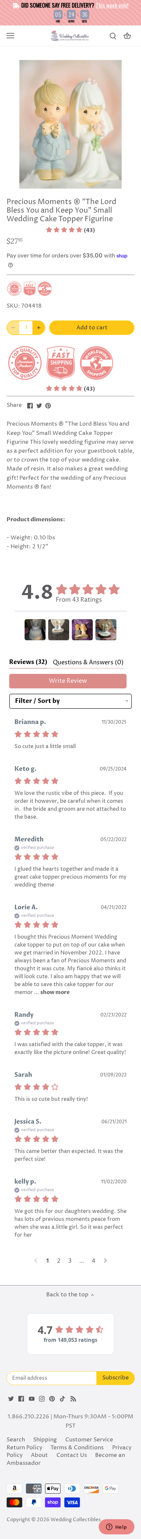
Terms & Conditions (77, 1448)
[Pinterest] (52, 1399)
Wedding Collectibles (75, 1519)
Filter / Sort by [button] (37, 701)
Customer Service (89, 1440)
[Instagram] (42, 1399)
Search (16, 1440)
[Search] (113, 36)
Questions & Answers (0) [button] (88, 662)
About (39, 1455)
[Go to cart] (127, 36)
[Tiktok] (62, 1399)
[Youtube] (31, 1399)
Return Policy (24, 1448)
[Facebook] (21, 1399)
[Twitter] (11, 1399)
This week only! (112, 5)
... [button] (51, 992)
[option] (70, 124)
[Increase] (38, 328)
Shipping (45, 1440)
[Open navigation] (10, 35)
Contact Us (71, 1455)
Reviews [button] (28, 662)
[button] (70, 230)
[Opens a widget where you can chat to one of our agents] (116, 1527)
